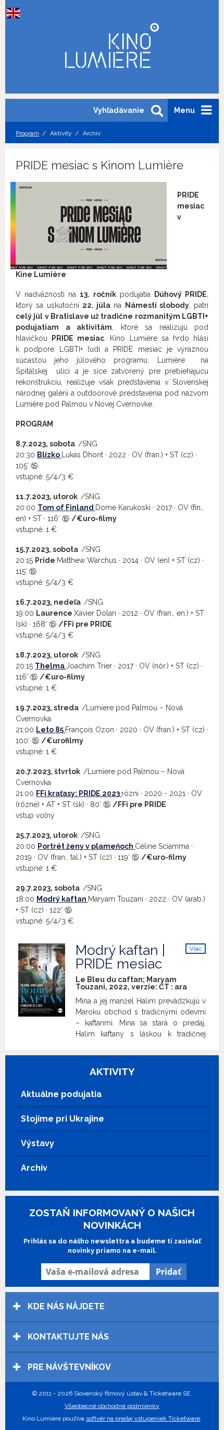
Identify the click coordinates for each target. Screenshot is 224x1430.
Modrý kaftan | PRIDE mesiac (120, 957)
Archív (34, 1168)
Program (27, 133)
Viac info (196, 949)
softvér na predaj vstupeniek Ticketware (143, 1418)
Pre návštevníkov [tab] (68, 1367)
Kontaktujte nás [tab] (67, 1337)
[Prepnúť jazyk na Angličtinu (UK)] (15, 13)
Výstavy (37, 1143)
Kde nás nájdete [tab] (65, 1306)
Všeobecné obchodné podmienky (112, 1406)
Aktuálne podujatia (61, 1094)
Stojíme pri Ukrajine (62, 1119)
